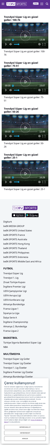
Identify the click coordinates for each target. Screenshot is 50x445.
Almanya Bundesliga (14, 304)
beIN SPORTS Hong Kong (16, 243)
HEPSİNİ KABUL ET (25, 427)
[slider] (25, 40)
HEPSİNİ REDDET (25, 433)
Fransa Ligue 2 (10, 330)
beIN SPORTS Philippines (16, 252)
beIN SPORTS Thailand (15, 248)
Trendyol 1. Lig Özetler (15, 367)
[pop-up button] (39, 44)
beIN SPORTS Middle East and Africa (22, 261)
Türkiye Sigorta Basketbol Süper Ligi (22, 342)
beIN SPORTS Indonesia (15, 257)
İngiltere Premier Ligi (14, 286)
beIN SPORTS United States (17, 230)
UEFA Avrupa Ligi (12, 295)
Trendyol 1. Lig (10, 277)
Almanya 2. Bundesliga (15, 326)
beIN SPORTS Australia (15, 239)
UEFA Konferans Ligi (13, 299)
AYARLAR (25, 438)
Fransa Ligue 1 (10, 308)
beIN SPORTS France (14, 234)
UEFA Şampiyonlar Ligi (15, 291)
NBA (5, 347)
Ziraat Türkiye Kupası (14, 282)
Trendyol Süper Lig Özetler (17, 363)
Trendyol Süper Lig (13, 273)
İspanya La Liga (11, 313)
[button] (16, 4)
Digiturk (7, 221)
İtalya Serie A (10, 317)
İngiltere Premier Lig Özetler (18, 372)
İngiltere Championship (15, 322)
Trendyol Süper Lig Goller (16, 358)
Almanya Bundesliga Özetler (18, 376)
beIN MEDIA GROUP (13, 226)
